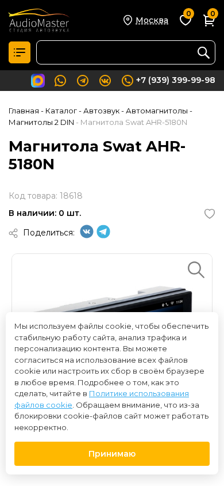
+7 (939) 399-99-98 (175, 80)
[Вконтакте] (87, 235)
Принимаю (112, 454)
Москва (152, 20)
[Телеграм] (103, 235)
